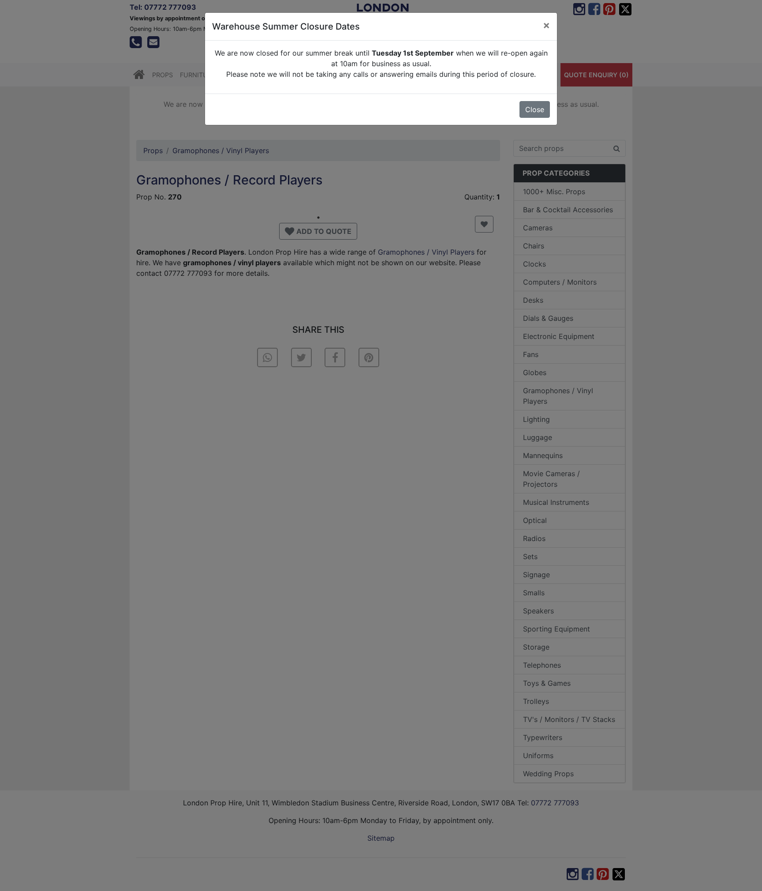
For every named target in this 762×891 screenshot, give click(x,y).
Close (534, 109)
